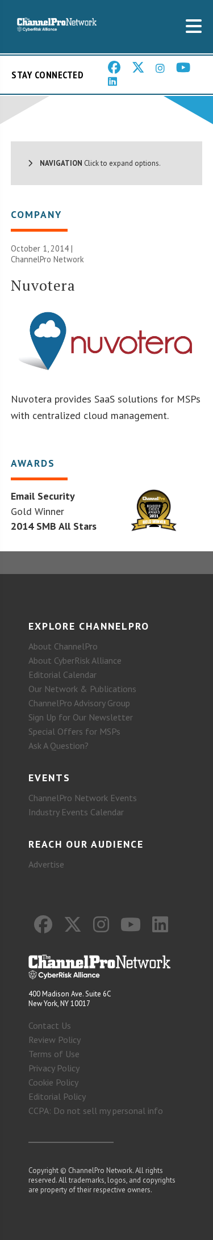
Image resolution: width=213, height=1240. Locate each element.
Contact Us (49, 1025)
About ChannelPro (63, 646)
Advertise (46, 864)
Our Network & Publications (82, 688)
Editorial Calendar (62, 674)
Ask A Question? (58, 745)
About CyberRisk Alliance (75, 660)
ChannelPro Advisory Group (79, 703)
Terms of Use (54, 1053)
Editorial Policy (57, 1096)
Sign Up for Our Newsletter (80, 717)
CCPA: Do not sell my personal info (95, 1110)
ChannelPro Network (47, 259)
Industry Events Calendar (76, 812)
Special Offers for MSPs (74, 731)
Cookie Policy (53, 1082)
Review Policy (54, 1039)
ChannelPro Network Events (82, 797)
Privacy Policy (54, 1068)
